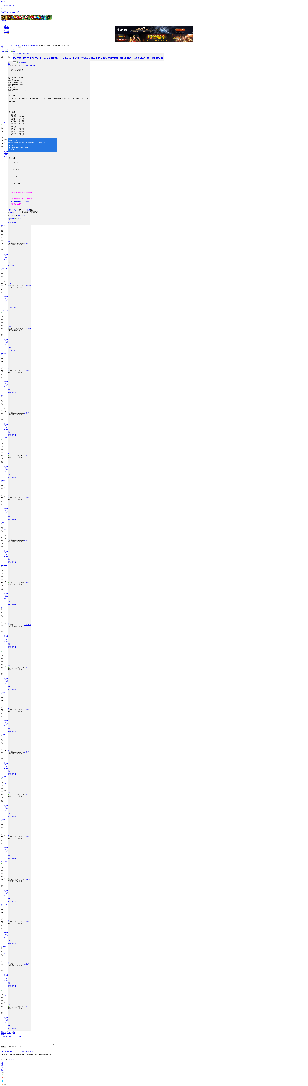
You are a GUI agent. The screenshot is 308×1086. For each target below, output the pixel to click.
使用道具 (10, 222)
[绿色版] (18, 57)
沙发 (9, 241)
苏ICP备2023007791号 (28, 1051)
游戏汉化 (6, 32)
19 (4, 275)
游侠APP (6, 33)
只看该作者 (27, 65)
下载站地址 (15, 162)
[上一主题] (20, 53)
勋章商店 (6, 28)
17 (4, 318)
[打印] (15, 53)
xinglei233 (3, 353)
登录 (5, 1)
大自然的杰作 (4, 268)
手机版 (2, 1051)
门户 (5, 25)
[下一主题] (27, 53)
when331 (3, 692)
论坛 (5, 23)
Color (3, 1036)
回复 (9, 220)
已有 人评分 (13, 210)
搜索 (2, 47)
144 (5, 996)
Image (6, 1036)
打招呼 (6, 154)
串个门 (6, 151)
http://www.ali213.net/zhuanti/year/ (20, 201)
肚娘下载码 (15, 176)
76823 (5, 129)
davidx (2, 650)
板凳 (9, 284)
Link (10, 1036)
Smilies (19, 1036)
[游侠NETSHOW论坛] (10, 12)
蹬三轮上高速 (4, 310)
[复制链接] (158, 57)
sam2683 (3, 480)
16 (4, 953)
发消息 (6, 156)
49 (4, 487)
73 (4, 572)
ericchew (3, 819)
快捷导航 (3, 20)
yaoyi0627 (3, 777)
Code (16, 1036)
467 (5, 529)
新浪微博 (5, 1077)
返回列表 (3, 51)
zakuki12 (3, 522)
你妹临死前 (4, 861)
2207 (5, 784)
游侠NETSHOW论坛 (9, 5)
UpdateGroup (4, 122)
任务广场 (6, 27)
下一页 (12, 49)
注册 (2, 1)
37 (4, 402)
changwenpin (4, 565)
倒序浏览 (33, 65)
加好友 (6, 153)
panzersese (12, 212)
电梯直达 (10, 62)
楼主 (9, 64)
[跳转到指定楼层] (22, 62)
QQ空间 (5, 1084)
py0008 (2, 395)
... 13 (9, 49)
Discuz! (9, 1057)
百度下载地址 (15, 169)
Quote (12, 1036)
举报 (14, 222)
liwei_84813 (4, 438)
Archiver (7, 1051)
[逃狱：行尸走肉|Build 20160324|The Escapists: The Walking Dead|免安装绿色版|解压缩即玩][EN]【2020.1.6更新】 (87, 57)
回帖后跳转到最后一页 (14, 1046)
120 (5, 657)
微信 (5, 1074)
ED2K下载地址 (16, 183)
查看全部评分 (21, 215)
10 (7, 49)
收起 (28, 210)
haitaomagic (4, 734)
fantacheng (3, 989)
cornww (3, 225)
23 (4, 741)
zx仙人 (2, 607)
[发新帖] (8, 51)
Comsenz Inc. (11, 1059)
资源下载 (6, 30)
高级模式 (3, 1034)
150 (5, 614)
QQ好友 (5, 1081)
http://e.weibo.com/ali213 (17, 194)
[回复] (13, 51)
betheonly (3, 946)
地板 (9, 326)
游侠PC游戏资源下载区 (32, 45)
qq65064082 (4, 904)
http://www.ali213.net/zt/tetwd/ (22, 90)
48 (4, 232)
